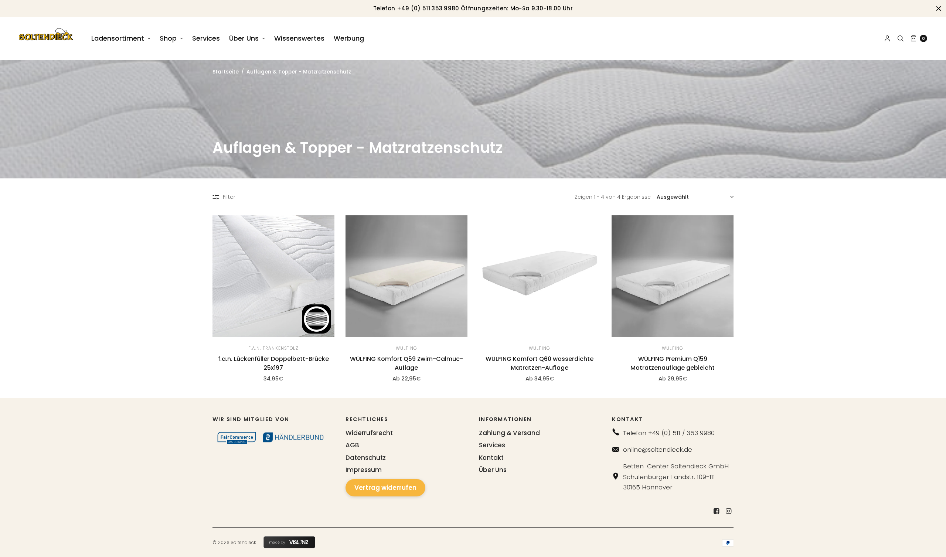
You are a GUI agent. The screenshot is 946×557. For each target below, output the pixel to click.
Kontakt (491, 457)
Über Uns (244, 38)
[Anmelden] (887, 38)
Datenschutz (366, 457)
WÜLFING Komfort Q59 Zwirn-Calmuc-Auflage (406, 363)
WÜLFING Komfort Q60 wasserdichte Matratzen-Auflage (539, 363)
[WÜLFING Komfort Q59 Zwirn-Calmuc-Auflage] (406, 276)
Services (206, 38)
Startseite (225, 71)
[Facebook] (716, 511)
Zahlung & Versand (509, 432)
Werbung (349, 38)
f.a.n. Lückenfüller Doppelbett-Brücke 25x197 (273, 363)
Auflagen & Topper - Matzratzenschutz (298, 71)
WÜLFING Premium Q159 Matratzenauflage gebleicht (672, 363)
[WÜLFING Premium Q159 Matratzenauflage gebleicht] (673, 276)
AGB (352, 445)
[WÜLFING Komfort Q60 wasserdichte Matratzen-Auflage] (539, 276)
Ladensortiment (117, 38)
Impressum (364, 469)
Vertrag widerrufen (385, 487)
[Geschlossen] (938, 8)
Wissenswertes (299, 38)
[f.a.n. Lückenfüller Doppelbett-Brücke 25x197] (273, 276)
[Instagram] (728, 511)
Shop (168, 38)
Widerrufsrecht (369, 432)
